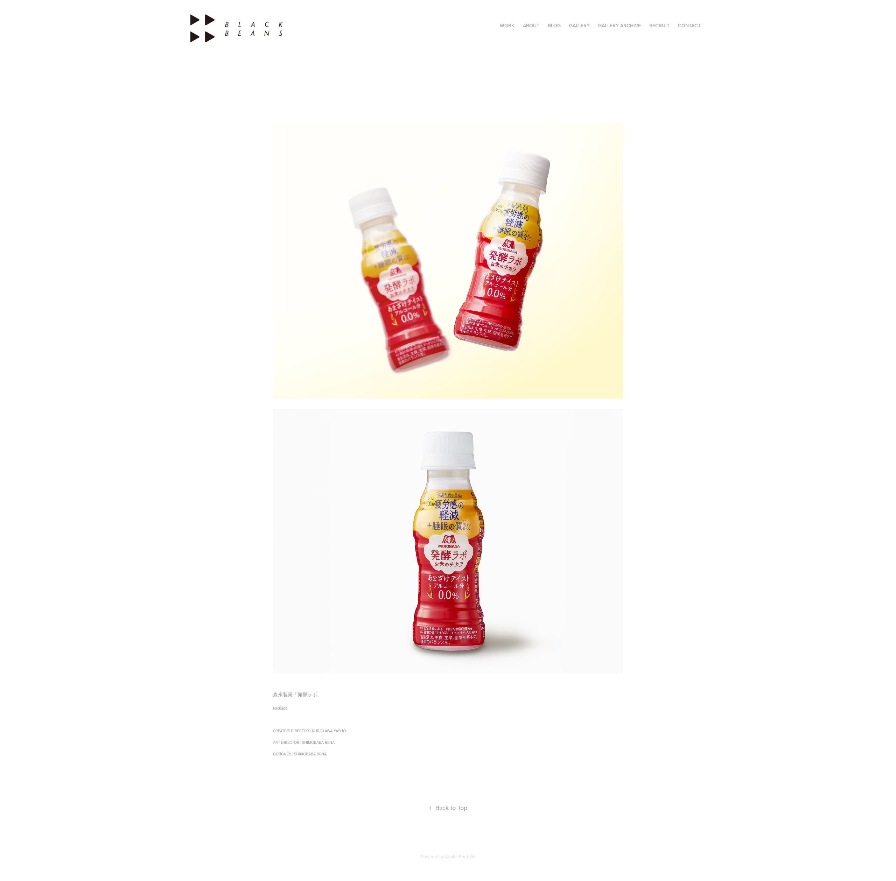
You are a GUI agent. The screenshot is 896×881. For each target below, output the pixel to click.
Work (507, 25)
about (531, 25)
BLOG (554, 25)
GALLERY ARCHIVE (619, 25)
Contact (689, 25)
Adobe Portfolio (460, 856)
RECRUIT (659, 25)
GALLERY (579, 25)
